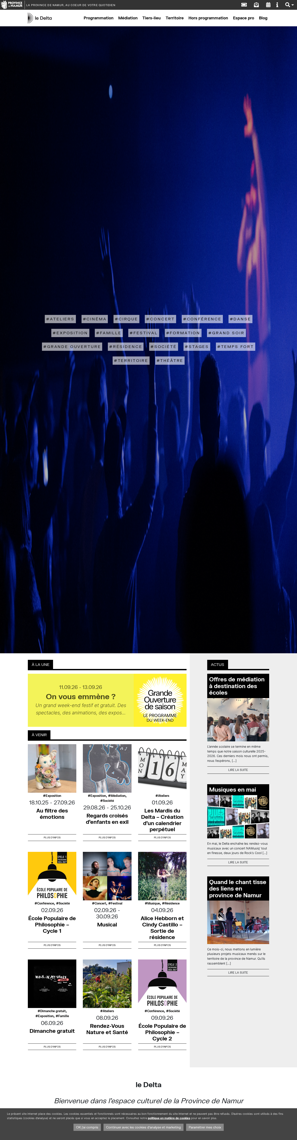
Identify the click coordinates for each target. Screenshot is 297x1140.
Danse (242, 319)
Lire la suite (238, 770)
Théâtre (171, 360)
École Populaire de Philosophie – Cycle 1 (52, 924)
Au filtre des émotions (52, 813)
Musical (107, 924)
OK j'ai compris (87, 1127)
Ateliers (62, 319)
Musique (153, 903)
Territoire (175, 18)
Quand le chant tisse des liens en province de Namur (237, 888)
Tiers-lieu (151, 18)
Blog (263, 18)
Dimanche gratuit (53, 1011)
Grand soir (228, 333)
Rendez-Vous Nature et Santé (107, 1029)
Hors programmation (208, 18)
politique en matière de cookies (169, 1118)
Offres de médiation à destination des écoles (237, 686)
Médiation (128, 18)
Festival (145, 333)
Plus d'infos (52, 837)
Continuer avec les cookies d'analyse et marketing (143, 1127)
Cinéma (97, 319)
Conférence (204, 319)
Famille (111, 333)
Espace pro (243, 18)
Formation (185, 333)
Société (165, 346)
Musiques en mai (232, 789)
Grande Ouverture (74, 346)
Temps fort (237, 346)
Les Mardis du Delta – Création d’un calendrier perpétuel (162, 819)
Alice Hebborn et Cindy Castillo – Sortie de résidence (162, 927)
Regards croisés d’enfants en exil (107, 818)
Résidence (127, 346)
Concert (162, 319)
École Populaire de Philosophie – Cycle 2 (162, 1032)
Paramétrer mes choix (205, 1127)
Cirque (128, 319)
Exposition (72, 333)
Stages (199, 346)
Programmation (98, 18)
